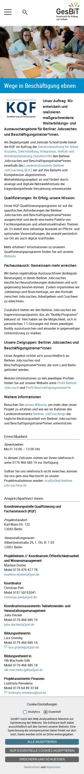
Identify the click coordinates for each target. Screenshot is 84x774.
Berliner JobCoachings (49, 414)
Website (10, 256)
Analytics (34, 711)
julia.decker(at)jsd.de (19, 624)
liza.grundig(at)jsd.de (23, 647)
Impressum (53, 767)
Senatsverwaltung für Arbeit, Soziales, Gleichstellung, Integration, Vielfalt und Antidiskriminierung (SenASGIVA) (41, 151)
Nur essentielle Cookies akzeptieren (42, 750)
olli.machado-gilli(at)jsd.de (23, 670)
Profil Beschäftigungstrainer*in (48, 387)
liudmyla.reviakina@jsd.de (27, 692)
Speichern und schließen (42, 759)
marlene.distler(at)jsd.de (21, 574)
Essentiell (55, 711)
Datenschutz (32, 767)
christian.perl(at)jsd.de (20, 597)
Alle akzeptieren (42, 741)
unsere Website (35, 404)
